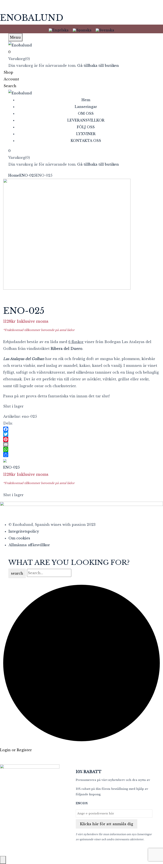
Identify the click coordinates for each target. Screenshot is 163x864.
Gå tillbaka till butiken (98, 65)
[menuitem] (59, 30)
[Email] (81, 444)
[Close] (3, 860)
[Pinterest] (81, 439)
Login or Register (16, 750)
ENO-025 (27, 175)
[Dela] (81, 454)
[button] (81, 52)
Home (13, 175)
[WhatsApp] (81, 449)
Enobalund (31, 18)
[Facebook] (81, 429)
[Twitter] (81, 434)
